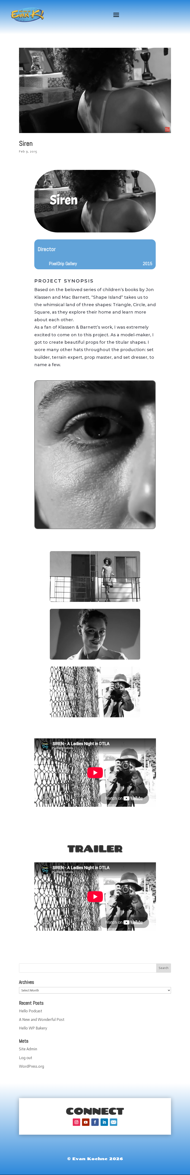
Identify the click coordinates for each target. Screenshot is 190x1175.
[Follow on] (113, 1122)
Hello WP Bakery (33, 1028)
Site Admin (28, 1049)
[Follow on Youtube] (85, 1122)
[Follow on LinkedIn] (104, 1122)
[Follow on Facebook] (95, 1122)
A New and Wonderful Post (41, 1019)
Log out (25, 1057)
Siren (26, 143)
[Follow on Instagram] (76, 1122)
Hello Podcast (30, 1011)
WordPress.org (31, 1066)
